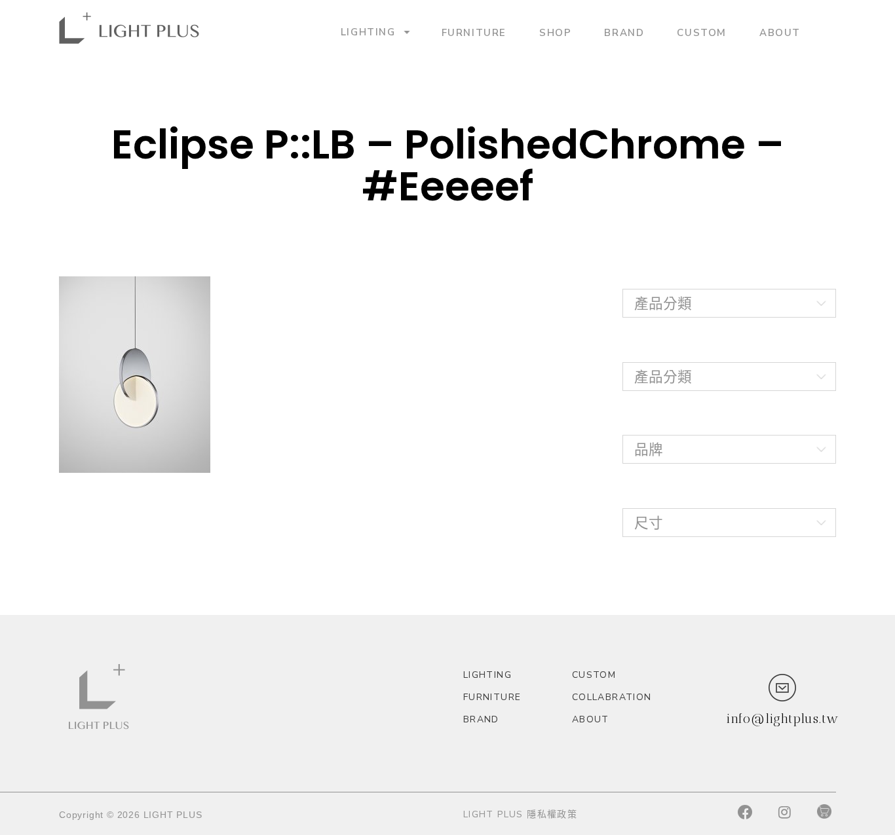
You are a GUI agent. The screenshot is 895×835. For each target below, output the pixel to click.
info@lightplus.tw (782, 718)
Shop (555, 32)
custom (702, 32)
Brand (624, 32)
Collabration (612, 697)
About (780, 32)
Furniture (474, 32)
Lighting (368, 32)
